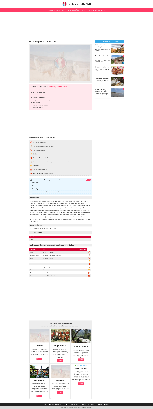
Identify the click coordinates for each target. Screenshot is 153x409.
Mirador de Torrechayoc (81, 346)
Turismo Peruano (79, 4)
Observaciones (36, 185)
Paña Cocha (39, 345)
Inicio (45, 404)
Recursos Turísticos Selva (96, 10)
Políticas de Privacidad (103, 404)
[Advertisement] (76, 23)
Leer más (39, 358)
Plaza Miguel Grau (39, 380)
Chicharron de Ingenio (102, 67)
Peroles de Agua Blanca (102, 78)
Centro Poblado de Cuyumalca (60, 346)
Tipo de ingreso (36, 189)
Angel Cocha (60, 380)
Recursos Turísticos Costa (55, 10)
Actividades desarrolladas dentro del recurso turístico (46, 192)
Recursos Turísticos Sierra (76, 10)
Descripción (35, 182)
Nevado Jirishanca (81, 368)
